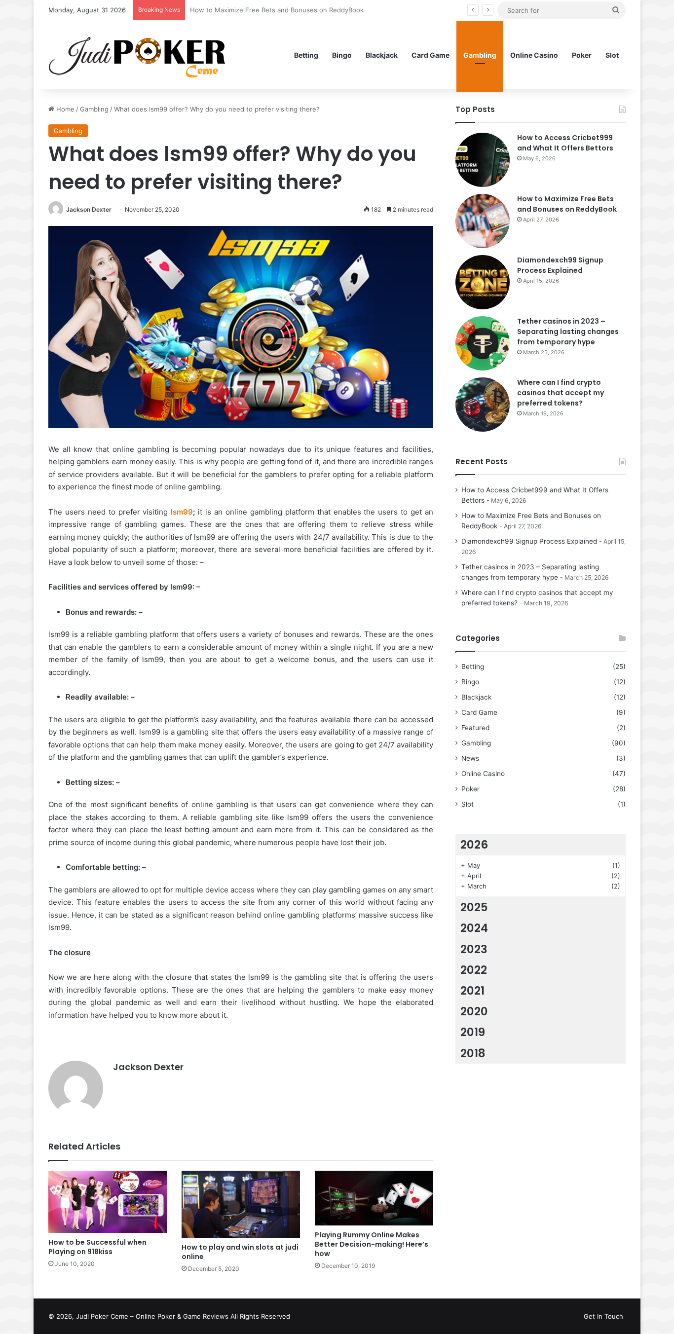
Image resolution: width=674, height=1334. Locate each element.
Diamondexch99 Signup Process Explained (255, 10)
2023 (473, 949)
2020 (474, 1011)
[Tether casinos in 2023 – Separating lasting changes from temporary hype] (482, 343)
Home (64, 109)
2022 (473, 970)
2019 (472, 1032)
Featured (475, 728)
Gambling (479, 55)
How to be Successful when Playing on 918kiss (97, 1247)
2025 (474, 907)
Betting (306, 55)
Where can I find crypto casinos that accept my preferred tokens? (560, 392)
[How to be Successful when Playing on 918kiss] (107, 1202)
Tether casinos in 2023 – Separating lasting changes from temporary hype (568, 331)
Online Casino (534, 55)
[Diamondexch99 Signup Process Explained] (482, 282)
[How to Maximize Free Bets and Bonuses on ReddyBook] (482, 221)
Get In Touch (603, 1316)
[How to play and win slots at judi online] (241, 1204)
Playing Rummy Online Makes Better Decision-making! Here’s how (371, 1244)
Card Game (430, 55)
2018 (473, 1053)
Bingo (342, 55)
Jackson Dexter (89, 209)
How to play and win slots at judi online (240, 1251)
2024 (474, 928)
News (470, 758)
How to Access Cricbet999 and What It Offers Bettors (565, 143)
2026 (474, 844)
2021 (472, 991)
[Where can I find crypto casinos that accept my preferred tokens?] (482, 404)
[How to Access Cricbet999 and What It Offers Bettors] (482, 160)
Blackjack (382, 55)
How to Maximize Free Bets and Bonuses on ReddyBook (567, 204)
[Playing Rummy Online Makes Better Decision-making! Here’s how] (374, 1198)
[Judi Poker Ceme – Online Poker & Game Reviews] (141, 55)
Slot (612, 55)
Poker (582, 55)
